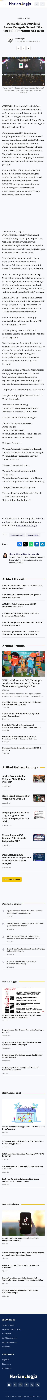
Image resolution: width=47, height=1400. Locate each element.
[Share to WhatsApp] (31, 544)
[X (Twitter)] (15, 1384)
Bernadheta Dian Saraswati (24, 554)
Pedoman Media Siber (11, 1329)
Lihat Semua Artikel (12, 879)
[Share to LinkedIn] (36, 544)
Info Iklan (6, 1347)
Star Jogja (6, 1368)
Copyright (6, 1334)
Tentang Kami (8, 1325)
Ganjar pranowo (16, 535)
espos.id (5, 1360)
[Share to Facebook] (19, 544)
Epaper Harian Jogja (26, 525)
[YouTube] (26, 1384)
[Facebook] (9, 1384)
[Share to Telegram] (42, 544)
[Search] (36, 4)
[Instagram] (20, 1384)
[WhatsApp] (37, 1384)
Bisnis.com (6, 1364)
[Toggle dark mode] (42, 4)
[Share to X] (25, 544)
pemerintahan (33, 535)
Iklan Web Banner (9, 1342)
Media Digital (20, 39)
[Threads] (32, 1384)
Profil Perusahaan (9, 1338)
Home (19, 18)
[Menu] (4, 4)
